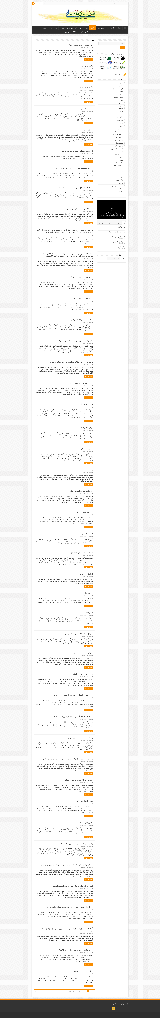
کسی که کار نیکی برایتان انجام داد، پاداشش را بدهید (73, 886)
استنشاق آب (88, 593)
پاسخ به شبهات (83, 32)
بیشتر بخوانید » (88, 59)
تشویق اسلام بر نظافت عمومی (81, 383)
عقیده (121, 171)
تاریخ (121, 100)
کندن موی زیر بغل (86, 533)
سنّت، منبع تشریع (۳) (85, 66)
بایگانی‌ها (122, 259)
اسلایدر (121, 86)
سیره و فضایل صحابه (117, 146)
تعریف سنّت (88, 130)
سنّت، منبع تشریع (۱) (85, 109)
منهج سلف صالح (118, 194)
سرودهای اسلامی (118, 165)
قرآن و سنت (110, 28)
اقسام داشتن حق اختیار (118, 237)
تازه (123, 223)
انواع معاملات (121, 227)
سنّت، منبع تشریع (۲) (85, 87)
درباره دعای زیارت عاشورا (83, 971)
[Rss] (44, 3)
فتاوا (122, 174)
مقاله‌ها (121, 191)
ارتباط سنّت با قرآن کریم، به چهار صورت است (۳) (73, 695)
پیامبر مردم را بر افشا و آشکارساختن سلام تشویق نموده (71, 362)
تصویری (121, 103)
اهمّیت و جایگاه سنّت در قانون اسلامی (78, 780)
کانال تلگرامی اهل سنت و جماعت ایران (77, 151)
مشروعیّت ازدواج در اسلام (82, 674)
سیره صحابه (119, 137)
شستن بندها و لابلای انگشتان (82, 553)
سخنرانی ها (119, 162)
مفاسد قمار (121, 246)
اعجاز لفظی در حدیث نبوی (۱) (81, 320)
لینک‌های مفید (119, 74)
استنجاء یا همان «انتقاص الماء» (81, 491)
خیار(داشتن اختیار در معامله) (117, 242)
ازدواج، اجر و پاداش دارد (83, 653)
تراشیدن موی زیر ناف (84, 512)
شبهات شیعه (119, 151)
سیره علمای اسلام (117, 140)
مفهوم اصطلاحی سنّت (84, 801)
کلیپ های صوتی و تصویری (68, 28)
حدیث (121, 111)
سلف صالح (101, 28)
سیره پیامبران (119, 131)
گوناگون (67, 32)
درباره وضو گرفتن (86, 427)
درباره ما (107, 3)
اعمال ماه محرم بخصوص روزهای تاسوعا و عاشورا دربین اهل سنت (67, 907)
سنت (121, 123)
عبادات (74, 32)
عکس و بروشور (53, 28)
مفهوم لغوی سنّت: (86, 822)
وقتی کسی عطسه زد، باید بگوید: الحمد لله (76, 844)
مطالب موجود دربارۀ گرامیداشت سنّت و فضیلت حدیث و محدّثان (68, 759)
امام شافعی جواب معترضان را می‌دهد (78, 209)
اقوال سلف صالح (118, 88)
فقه (122, 177)
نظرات (110, 223)
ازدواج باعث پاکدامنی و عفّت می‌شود (78, 634)
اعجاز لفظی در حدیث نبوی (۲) (81, 298)
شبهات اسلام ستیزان (117, 149)
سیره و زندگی (84, 28)
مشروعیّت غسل (87, 404)
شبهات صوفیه (119, 154)
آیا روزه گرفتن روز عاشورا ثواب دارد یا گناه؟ (76, 950)
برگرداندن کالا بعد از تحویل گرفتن (115, 232)
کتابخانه (119, 28)
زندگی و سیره (119, 117)
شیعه (44, 28)
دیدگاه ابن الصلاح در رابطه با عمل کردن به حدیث (74, 188)
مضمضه (90, 470)
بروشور (121, 94)
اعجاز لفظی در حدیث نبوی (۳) (81, 277)
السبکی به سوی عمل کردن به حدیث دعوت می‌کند (73, 168)
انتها (69, 991)
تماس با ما (113, 3)
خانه (125, 28)
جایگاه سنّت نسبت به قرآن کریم (80, 738)
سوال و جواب (119, 126)
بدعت (121, 91)
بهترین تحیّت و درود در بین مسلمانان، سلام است (74, 341)
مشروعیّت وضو (87, 449)
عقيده (93, 28)
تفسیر (121, 106)
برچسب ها (102, 223)
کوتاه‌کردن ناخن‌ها (86, 574)
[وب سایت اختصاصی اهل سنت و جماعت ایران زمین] (80, 15)
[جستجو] (33, 3)
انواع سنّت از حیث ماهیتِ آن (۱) (80, 45)
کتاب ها (121, 183)
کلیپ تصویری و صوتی (116, 186)
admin (90, 47)
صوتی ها (120, 160)
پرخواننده (117, 223)
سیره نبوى (120, 128)
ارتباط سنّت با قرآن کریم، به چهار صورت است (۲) (73, 716)
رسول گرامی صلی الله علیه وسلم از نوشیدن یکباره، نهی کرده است (67, 865)
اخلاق (121, 83)
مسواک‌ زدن (88, 612)
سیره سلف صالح (118, 134)
